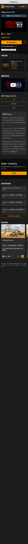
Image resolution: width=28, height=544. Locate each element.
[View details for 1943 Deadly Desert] (13, 231)
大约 (14, 99)
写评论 (14, 173)
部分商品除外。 (14, 65)
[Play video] (13, 85)
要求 (14, 108)
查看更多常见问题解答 (14, 216)
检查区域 (15, 46)
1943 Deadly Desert (8, 240)
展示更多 (13, 152)
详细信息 (14, 104)
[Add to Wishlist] (25, 42)
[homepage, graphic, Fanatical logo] (7, 6)
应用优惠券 (14, 68)
